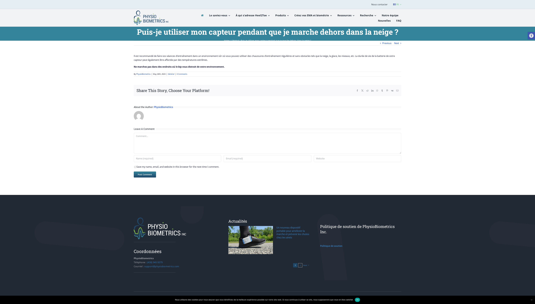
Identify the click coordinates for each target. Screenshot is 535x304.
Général (171, 74)
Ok (357, 300)
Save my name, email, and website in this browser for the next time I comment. (178, 166)
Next (396, 43)
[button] (531, 35)
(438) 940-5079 (155, 262)
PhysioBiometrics (143, 74)
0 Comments (182, 74)
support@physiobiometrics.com (161, 266)
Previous (386, 43)
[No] (531, 299)
